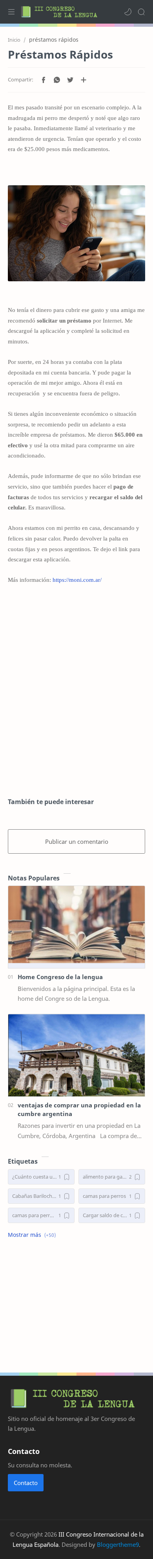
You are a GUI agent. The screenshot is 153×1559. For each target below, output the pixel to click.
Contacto (26, 1483)
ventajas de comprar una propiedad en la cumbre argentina (79, 1109)
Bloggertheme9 (118, 1544)
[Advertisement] (76, 701)
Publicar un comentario (76, 841)
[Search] (141, 12)
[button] (128, 12)
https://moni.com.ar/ (77, 580)
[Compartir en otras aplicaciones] (83, 79)
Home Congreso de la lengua (60, 977)
